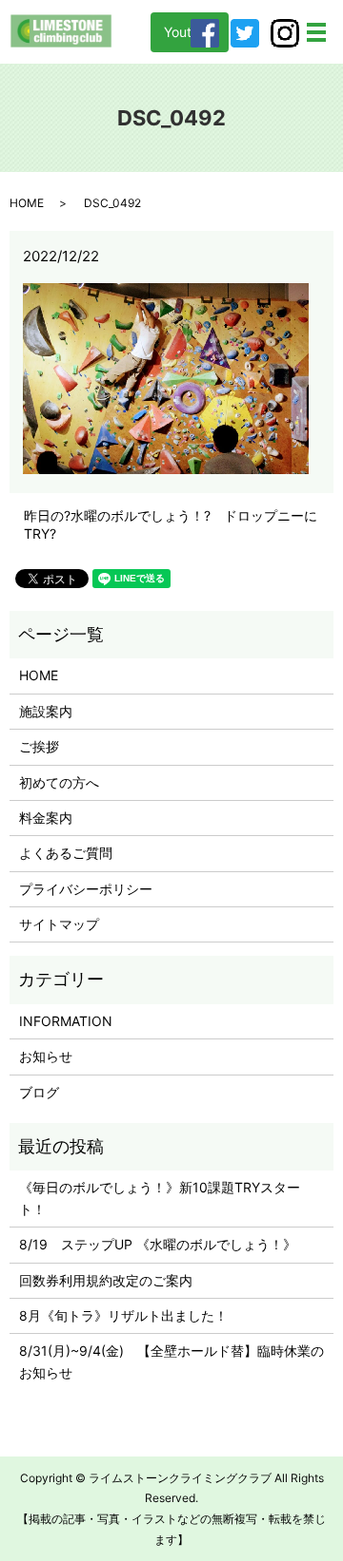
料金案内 (45, 817)
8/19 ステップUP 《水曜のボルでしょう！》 (157, 1244)
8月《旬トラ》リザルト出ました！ (123, 1315)
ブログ (39, 1092)
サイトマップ (59, 924)
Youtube (189, 32)
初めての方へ (59, 782)
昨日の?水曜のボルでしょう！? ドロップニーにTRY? (170, 525)
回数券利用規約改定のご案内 (105, 1280)
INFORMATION (65, 1021)
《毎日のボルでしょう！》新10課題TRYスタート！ (159, 1197)
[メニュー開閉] (316, 32)
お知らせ (45, 1056)
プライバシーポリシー (85, 889)
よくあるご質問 (65, 853)
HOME (27, 203)
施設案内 (45, 711)
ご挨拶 (39, 746)
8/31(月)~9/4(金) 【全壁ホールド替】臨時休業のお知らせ (171, 1361)
